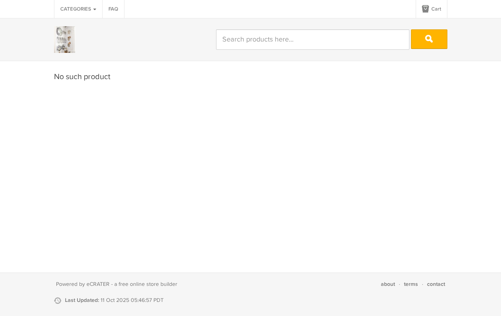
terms (411, 284)
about (388, 284)
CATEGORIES (76, 9)
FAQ (113, 9)
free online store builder (148, 284)
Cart (435, 9)
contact (436, 284)
